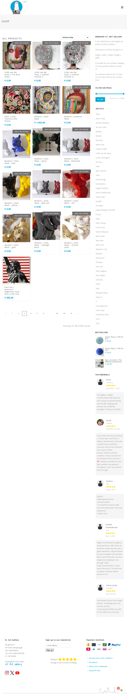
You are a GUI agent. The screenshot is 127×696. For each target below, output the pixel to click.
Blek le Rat (100, 144)
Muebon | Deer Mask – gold (11, 246)
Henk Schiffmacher (103, 192)
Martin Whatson (102, 232)
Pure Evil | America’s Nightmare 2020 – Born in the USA (12, 290)
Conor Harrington (103, 158)
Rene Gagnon (101, 271)
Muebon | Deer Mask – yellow (11, 204)
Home (114, 26)
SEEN (98, 284)
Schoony (99, 279)
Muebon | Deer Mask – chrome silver (71, 245)
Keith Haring (101, 223)
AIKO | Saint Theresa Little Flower (10, 118)
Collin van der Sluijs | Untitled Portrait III (71, 74)
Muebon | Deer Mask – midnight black (41, 245)
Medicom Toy (101, 249)
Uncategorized (101, 306)
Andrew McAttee (102, 123)
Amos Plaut (100, 118)
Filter (100, 99)
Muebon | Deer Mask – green (41, 160)
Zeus (98, 319)
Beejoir (99, 136)
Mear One (100, 245)
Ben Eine (99, 140)
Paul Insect (100, 258)
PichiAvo (99, 262)
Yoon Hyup (100, 310)
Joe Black (99, 205)
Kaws (98, 219)
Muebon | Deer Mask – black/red (72, 160)
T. (96, 301)
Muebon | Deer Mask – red (71, 202)
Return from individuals (98, 666)
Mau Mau (99, 240)
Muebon (99, 253)
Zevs (98, 323)
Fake (98, 175)
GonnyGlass (100, 184)
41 (71, 313)
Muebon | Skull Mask (41, 117)
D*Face (99, 162)
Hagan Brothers (102, 188)
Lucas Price (100, 227)
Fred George (101, 179)
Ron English (100, 275)
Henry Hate (100, 197)
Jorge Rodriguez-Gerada (105, 210)
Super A (99, 297)
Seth (97, 288)
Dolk (97, 166)
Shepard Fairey (102, 293)
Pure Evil (99, 266)
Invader (99, 201)
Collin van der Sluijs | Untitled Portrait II (41, 74)
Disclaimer (93, 662)
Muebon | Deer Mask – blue (11, 162)
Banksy (99, 131)
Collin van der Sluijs (103, 153)
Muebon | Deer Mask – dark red (41, 202)
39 (57, 313)
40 (64, 313)
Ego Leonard (101, 171)
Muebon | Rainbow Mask (73, 117)
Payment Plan (94, 670)
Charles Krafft (101, 149)
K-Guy (98, 214)
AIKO (98, 114)
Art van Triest (101, 127)
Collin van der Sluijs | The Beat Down (12, 74)
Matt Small (100, 236)
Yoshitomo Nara (102, 314)
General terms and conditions (101, 658)
